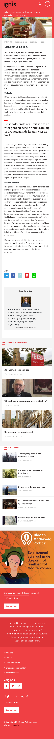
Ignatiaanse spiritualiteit (16, 668)
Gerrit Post (28, 490)
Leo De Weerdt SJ (29, 507)
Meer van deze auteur (25, 327)
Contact (9, 657)
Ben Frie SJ (27, 460)
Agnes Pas (27, 477)
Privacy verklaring (13, 662)
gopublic (15, 725)
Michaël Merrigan (30, 521)
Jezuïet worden (12, 672)
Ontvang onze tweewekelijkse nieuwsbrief (21, 593)
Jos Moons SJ (21, 42)
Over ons (9, 652)
